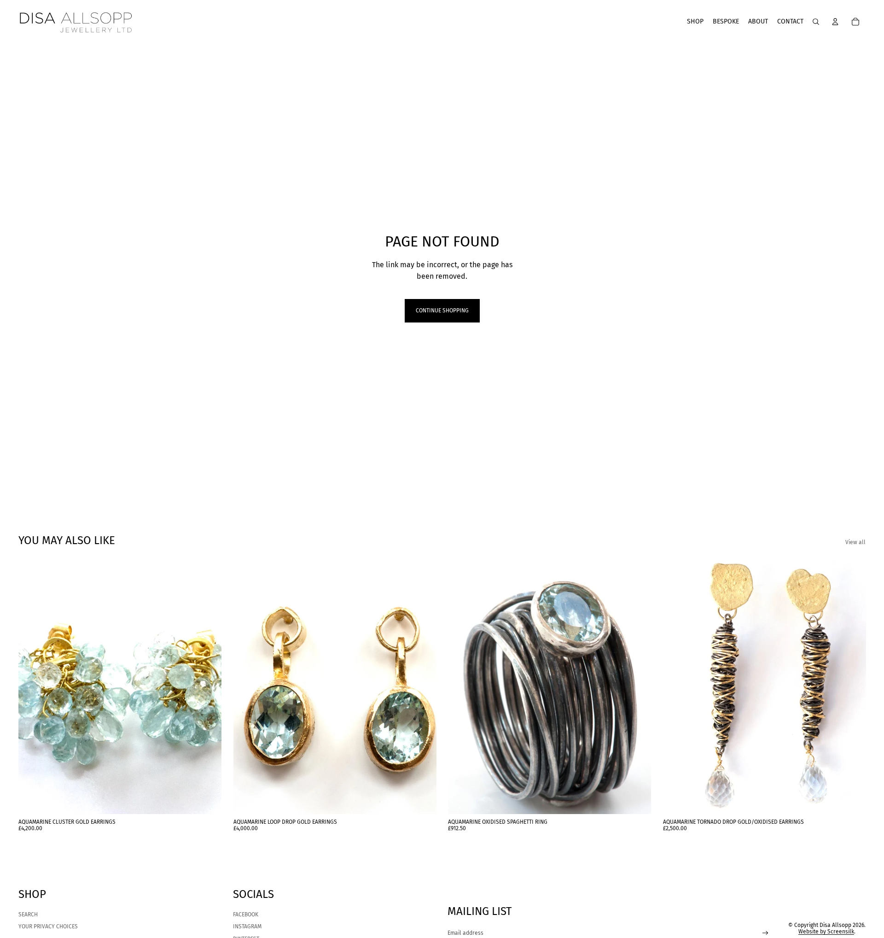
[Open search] (816, 22)
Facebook (245, 914)
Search (28, 914)
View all (855, 542)
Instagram (247, 926)
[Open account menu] (835, 22)
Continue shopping (442, 310)
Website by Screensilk (826, 931)
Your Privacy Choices (48, 926)
